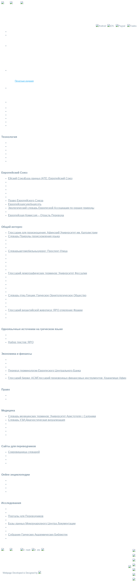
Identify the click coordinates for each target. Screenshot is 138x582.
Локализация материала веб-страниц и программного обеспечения (49, 56)
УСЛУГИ (12, 45)
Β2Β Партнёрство (24, 98)
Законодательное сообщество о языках (35, 84)
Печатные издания (24, 81)
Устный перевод (23, 53)
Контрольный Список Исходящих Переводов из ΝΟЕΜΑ (43, 42)
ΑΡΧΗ (4, 576)
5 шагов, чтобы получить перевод (32, 38)
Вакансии (19, 91)
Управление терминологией (29, 63)
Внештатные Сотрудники (27, 95)
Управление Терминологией (29, 77)
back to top (6, 544)
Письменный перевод (26, 49)
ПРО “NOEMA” (15, 35)
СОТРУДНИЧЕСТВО (18, 88)
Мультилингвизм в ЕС (26, 74)
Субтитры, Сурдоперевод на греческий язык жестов (41, 60)
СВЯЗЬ (11, 102)
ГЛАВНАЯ (13, 31)
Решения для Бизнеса (26, 67)
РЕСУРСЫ (13, 70)
